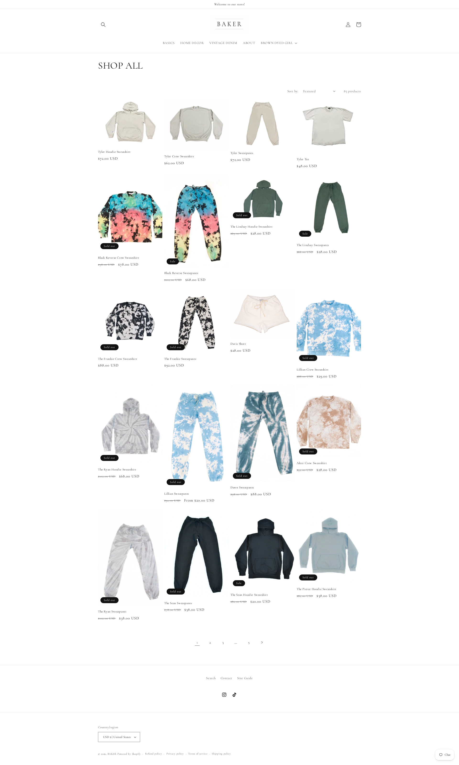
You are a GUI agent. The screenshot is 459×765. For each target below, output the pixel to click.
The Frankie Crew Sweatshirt (117, 359)
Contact (226, 678)
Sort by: (292, 91)
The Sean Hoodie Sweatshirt (249, 595)
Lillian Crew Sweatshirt (312, 370)
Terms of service (197, 753)
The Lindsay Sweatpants (313, 245)
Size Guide (245, 678)
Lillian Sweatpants (176, 494)
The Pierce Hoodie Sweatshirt (316, 589)
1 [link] (197, 642)
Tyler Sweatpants (241, 153)
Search (211, 678)
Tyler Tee (303, 159)
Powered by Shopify (129, 753)
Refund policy (153, 753)
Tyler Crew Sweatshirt (179, 156)
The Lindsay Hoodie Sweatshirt (251, 227)
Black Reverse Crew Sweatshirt (118, 258)
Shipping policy (221, 753)
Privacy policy (175, 753)
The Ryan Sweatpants (112, 611)
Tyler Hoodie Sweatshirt (114, 152)
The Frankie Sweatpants (180, 359)
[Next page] (262, 642)
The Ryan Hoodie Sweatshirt (117, 469)
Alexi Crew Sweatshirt (312, 463)
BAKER (112, 753)
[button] (103, 24)
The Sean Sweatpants (178, 603)
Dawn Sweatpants (242, 487)
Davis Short (238, 344)
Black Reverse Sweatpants (181, 273)
